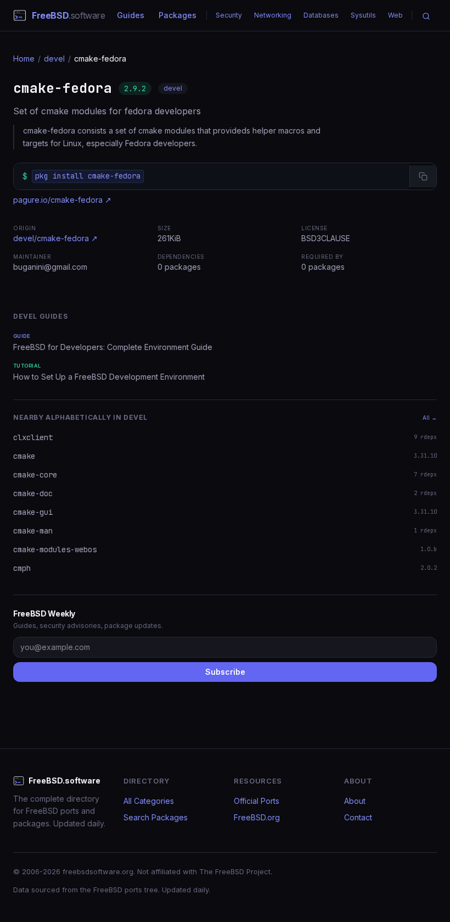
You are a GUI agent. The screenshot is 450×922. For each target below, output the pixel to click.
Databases (321, 15)
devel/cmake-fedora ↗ (55, 238)
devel (54, 58)
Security (229, 15)
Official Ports (256, 801)
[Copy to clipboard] (422, 176)
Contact (358, 817)
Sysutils (363, 15)
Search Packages (155, 817)
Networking (272, 15)
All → (430, 417)
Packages (177, 15)
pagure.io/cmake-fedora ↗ (62, 199)
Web (395, 15)
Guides (130, 15)
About (354, 801)
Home (24, 58)
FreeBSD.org (257, 817)
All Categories (148, 801)
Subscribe (225, 671)
